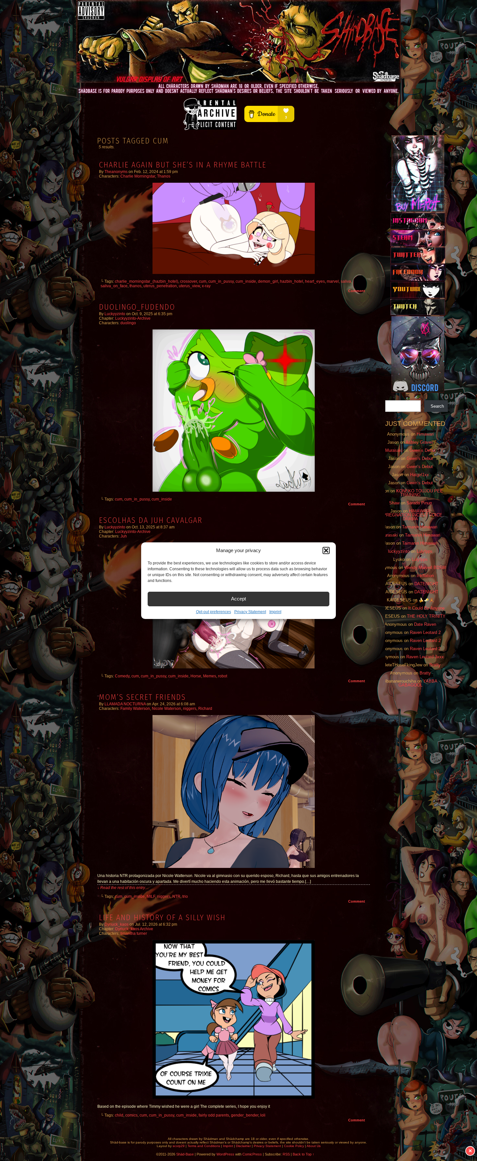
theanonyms (116, 171)
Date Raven (425, 624)
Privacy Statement (250, 612)
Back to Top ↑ (303, 1154)
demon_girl (268, 281)
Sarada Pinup (419, 502)
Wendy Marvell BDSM (425, 567)
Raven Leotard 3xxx (425, 656)
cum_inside (246, 281)
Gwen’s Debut (423, 450)
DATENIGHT (426, 583)
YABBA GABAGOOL (418, 683)
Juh (123, 536)
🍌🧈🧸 (426, 600)
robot (222, 676)
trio (185, 896)
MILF (151, 896)
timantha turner (133, 933)
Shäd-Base (238, 41)
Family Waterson (135, 708)
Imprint (275, 612)
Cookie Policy (294, 1146)
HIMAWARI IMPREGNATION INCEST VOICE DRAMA (410, 515)
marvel (333, 281)
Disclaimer (243, 1146)
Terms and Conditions (204, 1146)
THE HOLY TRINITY (426, 616)
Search (437, 406)
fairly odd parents (214, 1115)
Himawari (425, 434)
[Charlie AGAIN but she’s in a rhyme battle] (234, 272)
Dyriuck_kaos (116, 924)
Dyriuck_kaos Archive (134, 929)
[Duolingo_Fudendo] (234, 490)
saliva (346, 281)
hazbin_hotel (291, 281)
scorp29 (179, 1146)
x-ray (206, 286)
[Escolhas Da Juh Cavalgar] (234, 667)
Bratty (435, 664)
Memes (209, 676)
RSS (286, 1154)
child (119, 1115)
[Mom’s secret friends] (234, 866)
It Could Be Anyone (426, 608)
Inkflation (425, 575)
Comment (357, 291)
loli (262, 1115)
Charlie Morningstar (137, 176)
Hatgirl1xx (419, 474)
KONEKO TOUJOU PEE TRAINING (419, 492)
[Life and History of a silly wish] (234, 1097)
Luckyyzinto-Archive (133, 318)
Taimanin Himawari (419, 527)
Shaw (394, 502)
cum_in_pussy (221, 281)
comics (131, 1115)
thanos (135, 286)
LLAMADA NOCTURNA (125, 704)
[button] (326, 550)
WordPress (225, 1154)
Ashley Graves (420, 442)
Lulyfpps (425, 551)
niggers (189, 708)
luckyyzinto (114, 314)
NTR (176, 896)
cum (202, 281)
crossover (188, 281)
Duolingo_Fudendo (137, 307)
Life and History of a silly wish (162, 917)
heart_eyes (315, 281)
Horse (195, 676)
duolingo (128, 323)
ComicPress (252, 1154)
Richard (205, 708)
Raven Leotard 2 (425, 632)
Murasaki (393, 450)
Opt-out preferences (213, 612)
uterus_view (189, 286)
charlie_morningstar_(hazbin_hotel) (146, 281)
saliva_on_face (114, 286)
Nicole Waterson (166, 708)
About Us (314, 1146)
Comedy (122, 676)
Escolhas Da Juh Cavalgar (150, 520)
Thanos (163, 176)
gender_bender (244, 1115)
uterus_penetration (160, 286)
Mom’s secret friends (142, 697)
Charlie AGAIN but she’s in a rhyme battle (182, 164)
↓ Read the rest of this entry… (123, 887)
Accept (238, 598)
